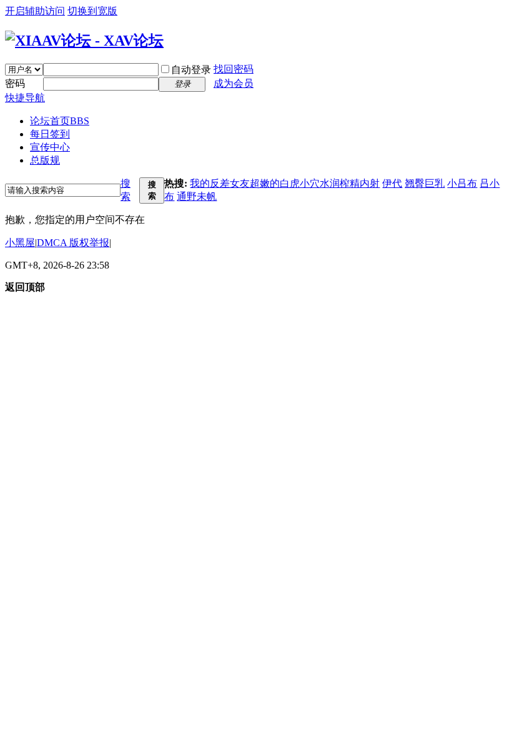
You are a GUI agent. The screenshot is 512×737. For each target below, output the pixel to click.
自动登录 (191, 69)
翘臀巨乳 (425, 183)
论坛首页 (59, 121)
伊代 (392, 183)
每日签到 (50, 134)
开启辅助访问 (35, 11)
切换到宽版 (92, 11)
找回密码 (234, 69)
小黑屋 (20, 242)
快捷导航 (25, 97)
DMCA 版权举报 (73, 242)
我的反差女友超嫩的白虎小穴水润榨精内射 (285, 183)
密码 (15, 83)
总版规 (45, 160)
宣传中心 (50, 147)
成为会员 (234, 83)
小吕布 (462, 183)
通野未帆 (197, 196)
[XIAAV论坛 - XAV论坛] (84, 40)
